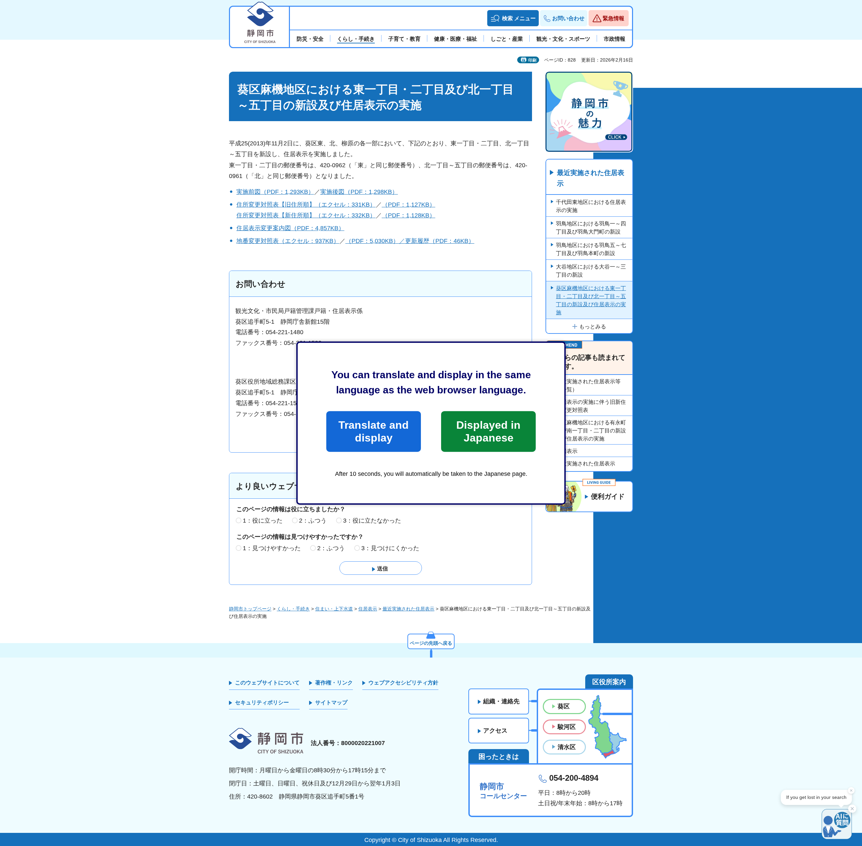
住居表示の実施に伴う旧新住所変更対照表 (591, 406)
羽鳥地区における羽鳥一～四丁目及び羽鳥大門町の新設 (591, 228)
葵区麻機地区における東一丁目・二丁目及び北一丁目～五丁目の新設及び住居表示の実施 (591, 300)
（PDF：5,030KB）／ (375, 241)
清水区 (567, 747)
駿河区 (567, 727)
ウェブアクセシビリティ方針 (403, 682)
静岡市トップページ (250, 608)
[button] (513, 18)
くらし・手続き (293, 608)
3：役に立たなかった (372, 520)
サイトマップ (331, 702)
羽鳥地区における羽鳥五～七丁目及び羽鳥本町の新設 (591, 249)
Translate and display (373, 431)
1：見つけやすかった (272, 548)
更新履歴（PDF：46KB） (439, 241)
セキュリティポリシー (262, 702)
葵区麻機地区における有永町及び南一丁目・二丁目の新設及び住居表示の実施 (591, 431)
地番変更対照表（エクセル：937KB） (287, 241)
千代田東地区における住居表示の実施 (591, 206)
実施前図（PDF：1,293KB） (275, 191)
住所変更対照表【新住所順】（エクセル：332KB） (306, 215)
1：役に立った (263, 520)
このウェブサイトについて (267, 682)
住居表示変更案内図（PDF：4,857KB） (290, 228)
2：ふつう (313, 520)
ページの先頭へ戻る (431, 643)
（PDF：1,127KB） (408, 204)
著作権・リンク (334, 682)
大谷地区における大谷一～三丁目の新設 (591, 271)
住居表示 (566, 451)
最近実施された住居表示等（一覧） (588, 385)
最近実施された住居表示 (590, 178)
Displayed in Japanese (488, 431)
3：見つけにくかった (390, 548)
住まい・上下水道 (334, 608)
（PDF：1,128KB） (408, 215)
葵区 (564, 706)
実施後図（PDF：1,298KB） (359, 191)
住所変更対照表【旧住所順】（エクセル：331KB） (306, 204)
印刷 (532, 60)
